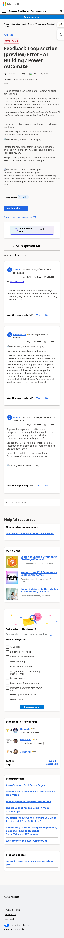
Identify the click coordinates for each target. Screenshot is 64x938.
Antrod (17, 269)
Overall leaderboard (52, 762)
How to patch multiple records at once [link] (28, 801)
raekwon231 (33, 79)
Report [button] (46, 74)
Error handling (17, 661)
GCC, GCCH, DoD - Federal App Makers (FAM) (25, 672)
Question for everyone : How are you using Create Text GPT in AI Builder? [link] (31, 819)
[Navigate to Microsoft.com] (11, 4)
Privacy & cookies (12, 909)
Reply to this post (16, 208)
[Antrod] (9, 269)
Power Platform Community (27, 11)
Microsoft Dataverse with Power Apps (26, 689)
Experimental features (21, 666)
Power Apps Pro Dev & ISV (23, 694)
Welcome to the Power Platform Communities (30, 533)
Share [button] (35, 74)
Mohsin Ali (25, 751)
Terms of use (10, 914)
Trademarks (10, 919)
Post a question (32, 17)
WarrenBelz (25, 739)
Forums (31, 24)
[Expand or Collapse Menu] (4, 11)
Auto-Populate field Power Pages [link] (25, 785)
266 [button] (34, 752)
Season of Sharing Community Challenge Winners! (39, 558)
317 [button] (33, 729)
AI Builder (23, 197)
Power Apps (41, 24)
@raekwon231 (17, 281)
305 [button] (35, 739)
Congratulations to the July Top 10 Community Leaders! (39, 590)
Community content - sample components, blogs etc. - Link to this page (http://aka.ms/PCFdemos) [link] (31, 831)
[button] (61, 11)
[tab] (26, 247)
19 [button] (40, 79)
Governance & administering (24, 683)
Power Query (16, 699)
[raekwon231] (9, 334)
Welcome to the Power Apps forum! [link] (27, 840)
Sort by (7, 255)
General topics (17, 678)
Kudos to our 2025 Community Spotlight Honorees (39, 573)
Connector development (22, 657)
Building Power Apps (20, 652)
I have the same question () (20, 216)
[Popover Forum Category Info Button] (51, 634)
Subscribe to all (32, 707)
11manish (25, 728)
